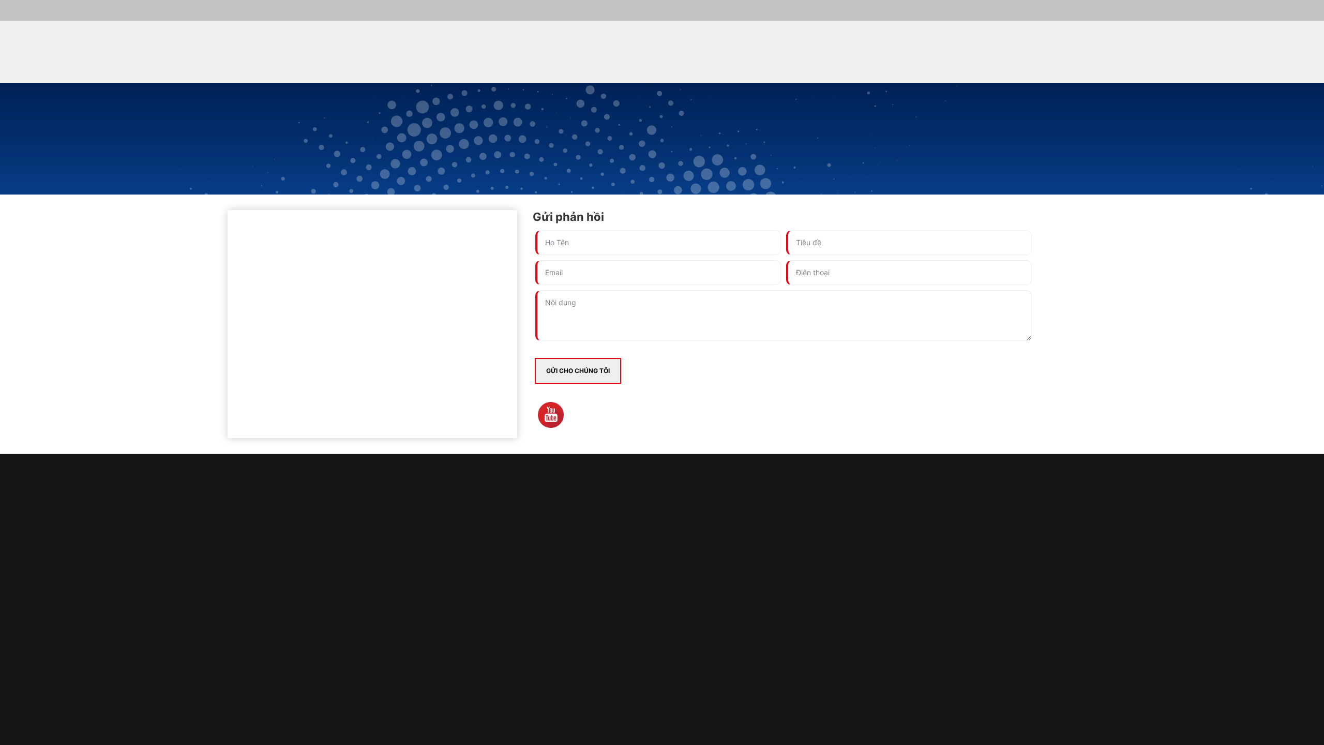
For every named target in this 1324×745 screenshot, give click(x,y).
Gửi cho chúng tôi (578, 371)
